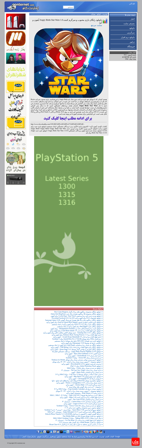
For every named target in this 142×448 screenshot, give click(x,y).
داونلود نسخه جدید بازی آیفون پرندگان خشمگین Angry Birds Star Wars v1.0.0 (75, 131)
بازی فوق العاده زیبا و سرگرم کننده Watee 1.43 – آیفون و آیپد (80, 397)
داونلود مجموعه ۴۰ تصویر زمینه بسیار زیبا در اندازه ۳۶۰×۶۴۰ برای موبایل (76, 362)
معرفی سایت (129, 24)
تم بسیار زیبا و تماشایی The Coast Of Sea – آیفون (84, 399)
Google (117, 437)
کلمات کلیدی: (102, 127)
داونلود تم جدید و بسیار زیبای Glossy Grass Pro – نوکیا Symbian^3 (79, 406)
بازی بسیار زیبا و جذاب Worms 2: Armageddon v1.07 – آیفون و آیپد (78, 383)
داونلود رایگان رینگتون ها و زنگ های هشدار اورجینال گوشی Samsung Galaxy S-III (73, 320)
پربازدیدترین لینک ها (78, 437)
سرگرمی (131, 33)
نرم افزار (52, 437)
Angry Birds (44, 129)
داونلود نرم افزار (128, 37)
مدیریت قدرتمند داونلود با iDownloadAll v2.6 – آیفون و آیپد (81, 364)
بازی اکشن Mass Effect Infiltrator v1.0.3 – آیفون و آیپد (83, 354)
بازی (80, 127)
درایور (132, 42)
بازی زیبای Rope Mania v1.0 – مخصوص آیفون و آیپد (83, 393)
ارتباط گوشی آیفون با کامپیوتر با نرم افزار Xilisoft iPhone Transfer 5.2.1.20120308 (73, 414)
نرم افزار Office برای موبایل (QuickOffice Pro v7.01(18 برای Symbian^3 (76, 339)
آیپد (91, 127)
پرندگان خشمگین (63, 127)
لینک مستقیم (51, 127)
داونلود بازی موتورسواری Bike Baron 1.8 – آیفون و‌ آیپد (82, 377)
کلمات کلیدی (109, 437)
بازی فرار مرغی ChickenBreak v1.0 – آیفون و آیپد (84, 356)
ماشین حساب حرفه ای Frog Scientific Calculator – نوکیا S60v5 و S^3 (77, 389)
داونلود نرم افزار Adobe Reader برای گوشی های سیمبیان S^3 (80, 422)
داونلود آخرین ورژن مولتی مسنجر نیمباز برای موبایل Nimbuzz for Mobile (76, 360)
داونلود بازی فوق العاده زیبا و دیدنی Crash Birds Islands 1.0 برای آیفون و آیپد (75, 331)
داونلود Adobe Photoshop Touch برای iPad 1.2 (85, 366)
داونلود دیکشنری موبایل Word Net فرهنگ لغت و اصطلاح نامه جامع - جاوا (76, 381)
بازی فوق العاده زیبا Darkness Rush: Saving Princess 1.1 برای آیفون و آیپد (76, 335)
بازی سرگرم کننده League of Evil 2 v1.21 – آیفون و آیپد (82, 404)
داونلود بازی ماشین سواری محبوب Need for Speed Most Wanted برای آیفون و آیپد (73, 322)
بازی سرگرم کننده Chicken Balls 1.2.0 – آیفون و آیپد (83, 385)
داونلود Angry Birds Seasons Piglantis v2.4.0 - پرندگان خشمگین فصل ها (76, 351)
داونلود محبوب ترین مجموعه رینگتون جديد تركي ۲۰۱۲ (83, 408)
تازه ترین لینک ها (92, 437)
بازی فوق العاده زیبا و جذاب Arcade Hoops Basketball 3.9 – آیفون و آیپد (77, 337)
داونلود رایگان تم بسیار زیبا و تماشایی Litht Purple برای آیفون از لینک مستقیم (74, 345)
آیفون (95, 127)
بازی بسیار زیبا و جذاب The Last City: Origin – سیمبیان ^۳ (81, 370)
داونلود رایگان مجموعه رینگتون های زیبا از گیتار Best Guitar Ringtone (77, 312)
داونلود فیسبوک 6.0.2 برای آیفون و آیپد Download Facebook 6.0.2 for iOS (76, 318)
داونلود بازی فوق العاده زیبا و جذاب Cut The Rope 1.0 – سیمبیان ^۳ (78, 420)
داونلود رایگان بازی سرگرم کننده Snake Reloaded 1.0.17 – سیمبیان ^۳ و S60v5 (74, 412)
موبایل (93, 14)
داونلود (132, 28)
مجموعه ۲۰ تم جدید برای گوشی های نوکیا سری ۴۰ (84, 387)
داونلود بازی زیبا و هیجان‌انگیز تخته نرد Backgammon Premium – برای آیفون (75, 329)
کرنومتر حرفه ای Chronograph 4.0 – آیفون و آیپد (85, 379)
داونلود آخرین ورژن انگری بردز (86, 129)
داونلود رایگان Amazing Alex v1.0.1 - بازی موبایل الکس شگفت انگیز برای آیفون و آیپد (72, 333)
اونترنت (105, 14)
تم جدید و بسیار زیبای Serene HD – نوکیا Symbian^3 (83, 358)
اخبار (133, 19)
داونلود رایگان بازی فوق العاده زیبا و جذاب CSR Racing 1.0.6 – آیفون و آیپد (76, 347)
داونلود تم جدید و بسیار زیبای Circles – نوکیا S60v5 (84, 368)
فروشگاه (131, 46)
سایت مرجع (96, 25)
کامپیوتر (85, 127)
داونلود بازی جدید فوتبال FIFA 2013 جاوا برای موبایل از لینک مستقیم (78, 341)
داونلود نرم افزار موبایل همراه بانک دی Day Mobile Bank (82, 416)
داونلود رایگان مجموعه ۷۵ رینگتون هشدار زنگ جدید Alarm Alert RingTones (76, 314)
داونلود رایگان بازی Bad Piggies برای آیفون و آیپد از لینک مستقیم (79, 326)
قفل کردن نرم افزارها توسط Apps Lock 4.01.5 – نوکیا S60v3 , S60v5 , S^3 (75, 395)
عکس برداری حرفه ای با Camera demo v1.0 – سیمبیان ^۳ (81, 402)
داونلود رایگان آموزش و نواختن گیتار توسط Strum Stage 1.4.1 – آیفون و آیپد (75, 349)
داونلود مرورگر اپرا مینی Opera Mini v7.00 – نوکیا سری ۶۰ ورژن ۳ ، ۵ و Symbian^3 (73, 410)
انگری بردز (74, 127)
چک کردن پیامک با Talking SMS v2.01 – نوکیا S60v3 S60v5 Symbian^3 (77, 418)
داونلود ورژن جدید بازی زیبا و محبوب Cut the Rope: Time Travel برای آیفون (76, 316)
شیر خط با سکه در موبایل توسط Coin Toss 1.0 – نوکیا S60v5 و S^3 (78, 374)
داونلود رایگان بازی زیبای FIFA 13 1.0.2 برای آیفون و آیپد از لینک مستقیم (76, 324)
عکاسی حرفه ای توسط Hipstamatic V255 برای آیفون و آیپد (81, 343)
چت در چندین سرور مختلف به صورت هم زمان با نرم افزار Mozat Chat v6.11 (75, 424)
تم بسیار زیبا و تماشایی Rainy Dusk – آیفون (86, 372)
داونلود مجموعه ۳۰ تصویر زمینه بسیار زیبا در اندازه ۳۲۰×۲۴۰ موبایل (78, 391)
